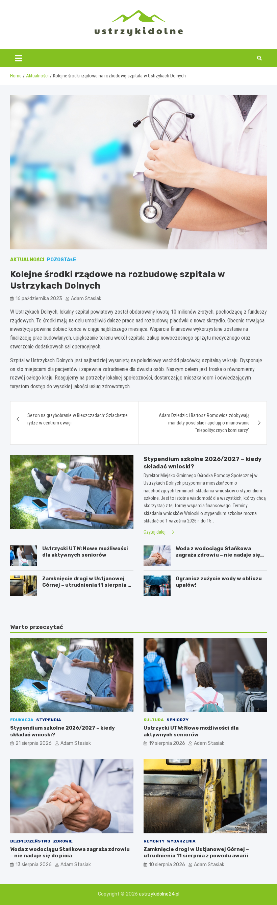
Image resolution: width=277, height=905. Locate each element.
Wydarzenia (181, 841)
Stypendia (48, 719)
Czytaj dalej (155, 532)
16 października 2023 (39, 298)
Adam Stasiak (86, 298)
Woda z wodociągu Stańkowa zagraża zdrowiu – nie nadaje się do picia (218, 555)
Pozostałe (61, 260)
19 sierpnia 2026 (167, 743)
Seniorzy (177, 719)
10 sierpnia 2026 (167, 864)
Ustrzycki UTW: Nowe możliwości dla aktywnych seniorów (85, 551)
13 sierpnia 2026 (34, 864)
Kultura (154, 719)
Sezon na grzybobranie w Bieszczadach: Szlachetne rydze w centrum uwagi (77, 419)
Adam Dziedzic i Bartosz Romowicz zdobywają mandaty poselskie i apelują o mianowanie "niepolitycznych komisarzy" (204, 423)
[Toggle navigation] (18, 58)
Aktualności (27, 260)
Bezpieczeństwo (30, 841)
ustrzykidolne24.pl (159, 894)
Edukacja (21, 719)
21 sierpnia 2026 (34, 743)
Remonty (154, 841)
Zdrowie (63, 841)
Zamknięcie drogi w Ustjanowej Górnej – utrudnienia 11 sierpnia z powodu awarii (86, 585)
